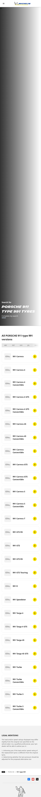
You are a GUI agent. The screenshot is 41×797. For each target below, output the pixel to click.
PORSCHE (11, 772)
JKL (28, 345)
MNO (36, 345)
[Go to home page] (22, 3)
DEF (13, 345)
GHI (21, 345)
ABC (5, 345)
